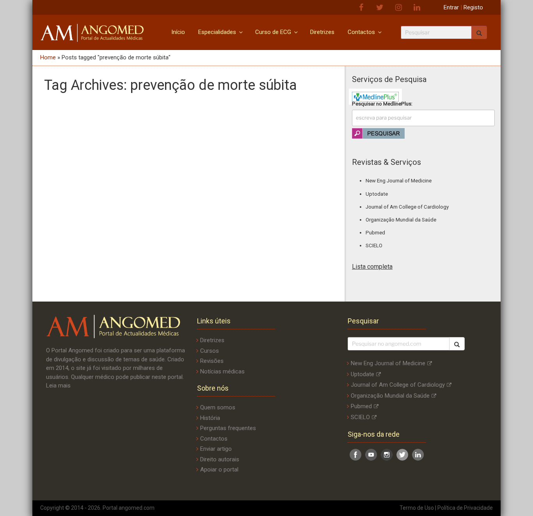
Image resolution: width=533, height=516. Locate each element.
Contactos (361, 32)
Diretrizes (322, 32)
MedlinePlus (397, 104)
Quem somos (217, 407)
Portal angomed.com (129, 508)
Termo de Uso (417, 508)
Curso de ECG (273, 32)
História (210, 417)
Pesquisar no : (382, 104)
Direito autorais (219, 459)
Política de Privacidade (465, 508)
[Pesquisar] (457, 343)
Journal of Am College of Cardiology (407, 207)
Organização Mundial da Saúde (401, 220)
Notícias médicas (222, 371)
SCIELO (374, 245)
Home (48, 57)
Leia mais (58, 385)
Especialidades (217, 32)
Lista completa (372, 266)
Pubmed (375, 233)
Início (178, 32)
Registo (473, 7)
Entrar (451, 7)
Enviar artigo (216, 448)
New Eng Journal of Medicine (399, 181)
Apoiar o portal (219, 469)
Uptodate (377, 194)
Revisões (212, 360)
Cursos (209, 350)
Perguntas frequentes (228, 428)
